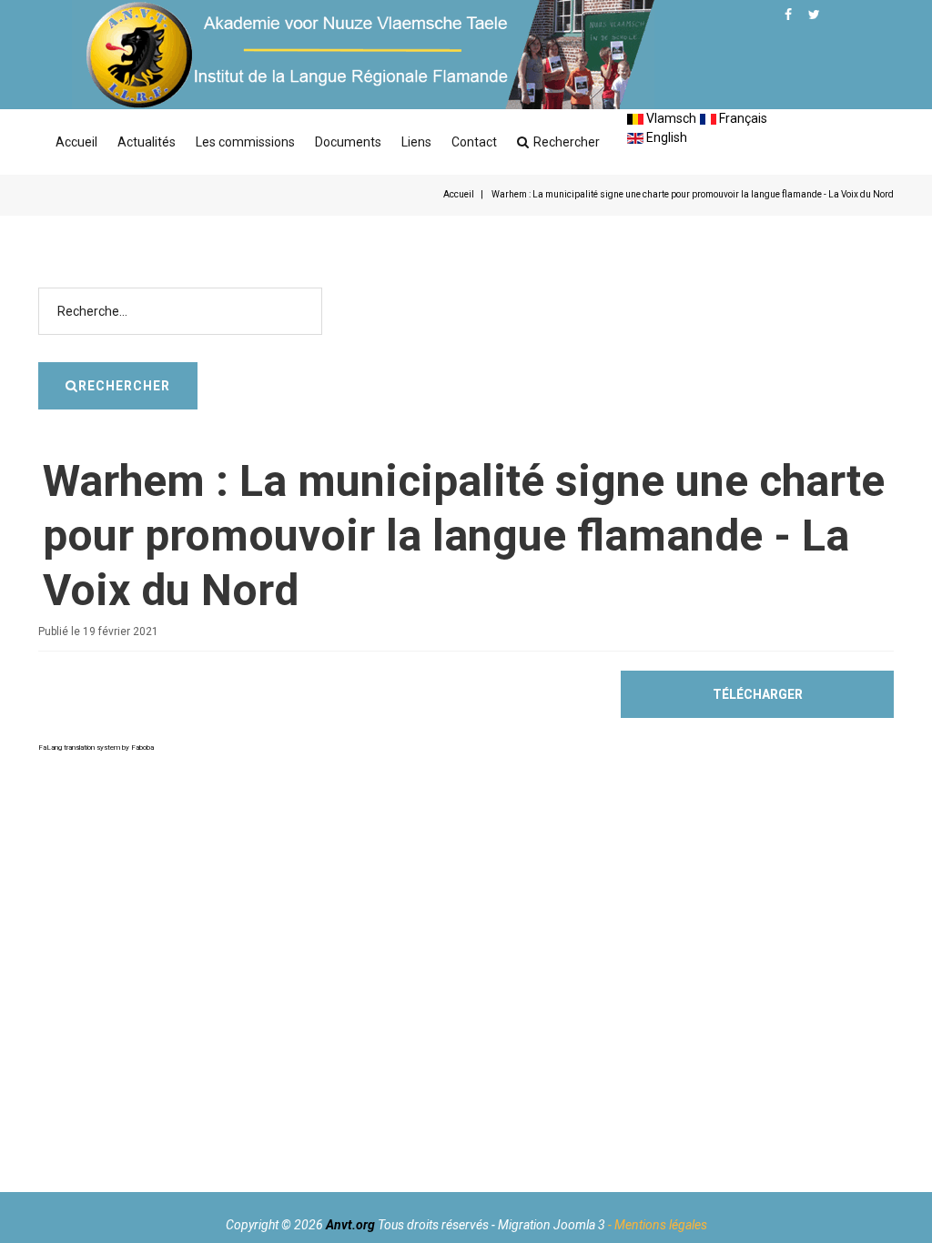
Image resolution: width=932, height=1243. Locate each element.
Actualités (146, 142)
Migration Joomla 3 (551, 1225)
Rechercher (566, 142)
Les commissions (245, 142)
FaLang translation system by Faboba (96, 747)
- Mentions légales (657, 1225)
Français (741, 118)
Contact (474, 142)
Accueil (76, 142)
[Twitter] (814, 14)
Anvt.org (350, 1225)
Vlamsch (669, 118)
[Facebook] (788, 14)
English (665, 137)
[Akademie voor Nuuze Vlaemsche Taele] (363, 54)
